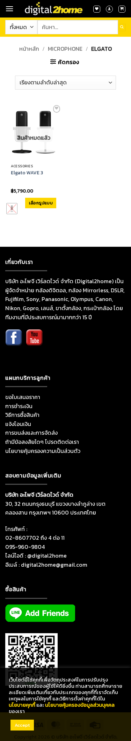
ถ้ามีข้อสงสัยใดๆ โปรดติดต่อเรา (42, 442)
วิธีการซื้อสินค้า (22, 415)
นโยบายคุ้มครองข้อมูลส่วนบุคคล (80, 705)
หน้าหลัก (29, 48)
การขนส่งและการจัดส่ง (31, 432)
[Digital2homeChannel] (34, 342)
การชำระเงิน (18, 406)
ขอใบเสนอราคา (22, 397)
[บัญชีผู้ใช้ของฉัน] (109, 9)
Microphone (65, 48)
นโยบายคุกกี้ (22, 705)
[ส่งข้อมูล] (122, 27)
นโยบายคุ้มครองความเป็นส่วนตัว (42, 451)
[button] (9, 8)
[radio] (12, 208)
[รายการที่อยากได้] (96, 9)
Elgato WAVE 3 (27, 173)
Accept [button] (22, 725)
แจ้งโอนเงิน (18, 424)
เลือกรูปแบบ (41, 203)
